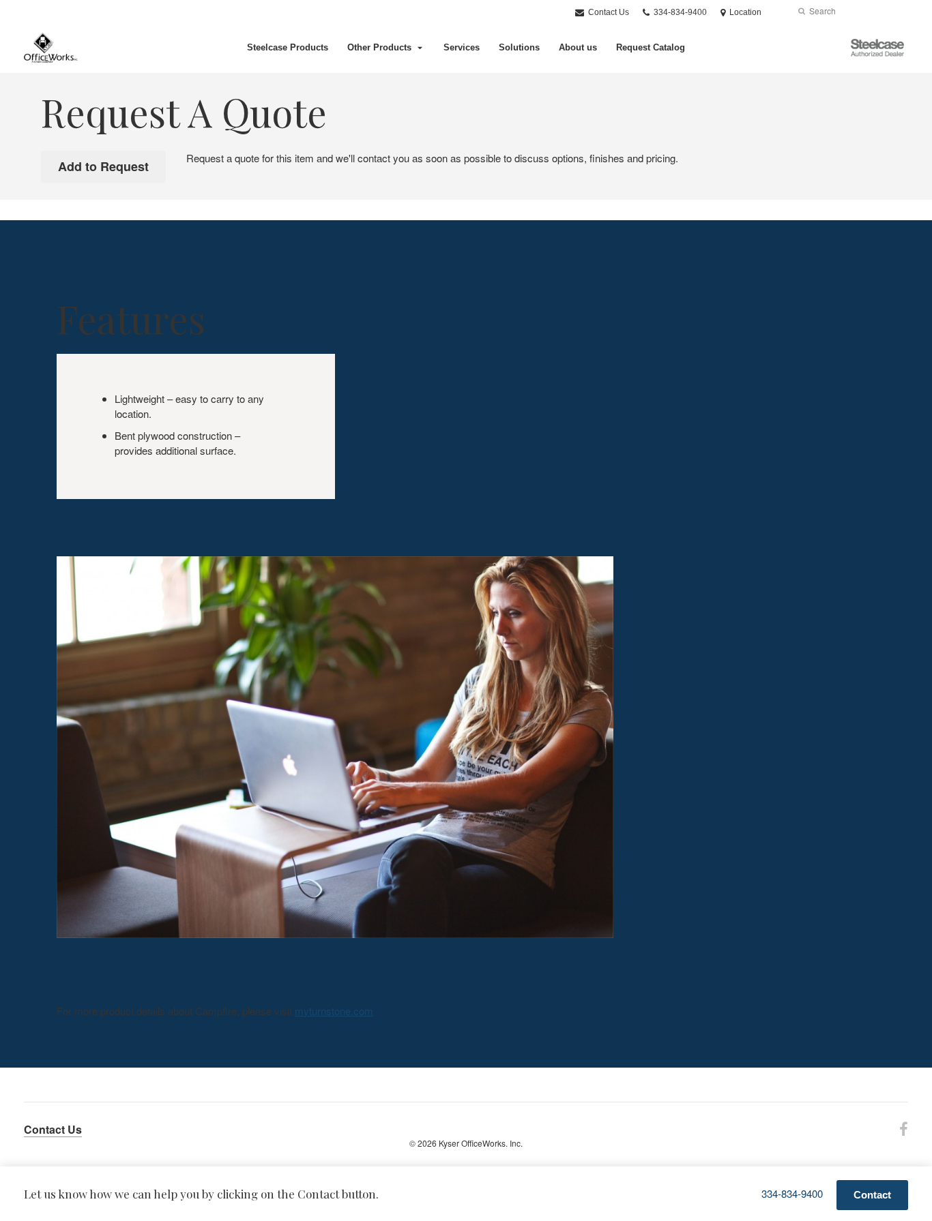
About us (578, 47)
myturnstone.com (334, 1011)
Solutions (519, 47)
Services (461, 47)
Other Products (379, 47)
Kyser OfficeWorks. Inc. (481, 1143)
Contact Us (607, 12)
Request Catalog (650, 47)
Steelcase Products (287, 47)
